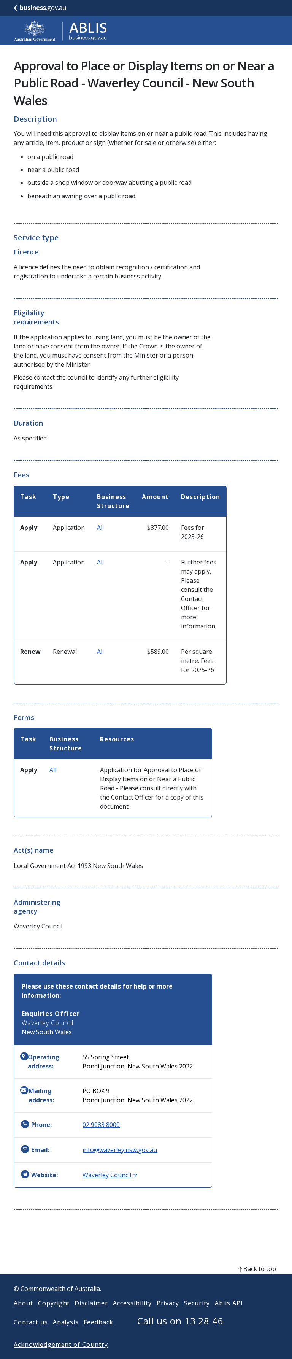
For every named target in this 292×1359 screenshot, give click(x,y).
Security (197, 1303)
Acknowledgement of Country (61, 1344)
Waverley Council (110, 1174)
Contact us (31, 1322)
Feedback (98, 1322)
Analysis (66, 1322)
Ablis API (229, 1303)
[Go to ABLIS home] (60, 30)
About (23, 1303)
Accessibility (132, 1303)
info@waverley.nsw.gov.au (120, 1150)
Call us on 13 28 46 (180, 1320)
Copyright (54, 1303)
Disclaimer (91, 1303)
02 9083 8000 (101, 1125)
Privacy (168, 1303)
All (100, 527)
